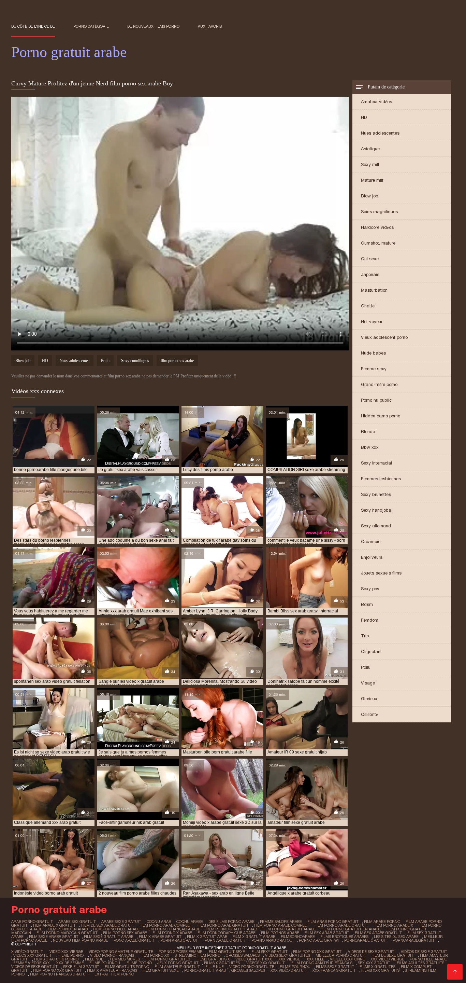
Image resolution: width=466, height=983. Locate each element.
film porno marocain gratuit (67, 933)
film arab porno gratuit (333, 921)
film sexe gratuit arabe (108, 936)
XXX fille (315, 959)
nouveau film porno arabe (80, 940)
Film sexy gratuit (269, 952)
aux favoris (210, 26)
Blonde (368, 431)
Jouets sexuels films (381, 573)
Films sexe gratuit (335, 967)
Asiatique (370, 148)
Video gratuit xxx (254, 959)
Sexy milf (370, 164)
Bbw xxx (370, 447)
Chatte (368, 305)
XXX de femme (70, 963)
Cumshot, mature (378, 243)
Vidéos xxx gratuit (33, 955)
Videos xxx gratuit (266, 963)
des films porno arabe (231, 921)
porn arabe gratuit (225, 940)
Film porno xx (155, 955)
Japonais (370, 274)
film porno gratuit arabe (289, 929)
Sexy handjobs (376, 510)
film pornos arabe (280, 933)
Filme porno (71, 955)
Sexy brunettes (376, 494)
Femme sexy (374, 368)
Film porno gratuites (168, 959)
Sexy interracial (376, 463)
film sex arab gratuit (327, 933)
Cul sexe (370, 258)
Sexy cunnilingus (135, 360)
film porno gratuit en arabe (351, 929)
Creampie (370, 541)
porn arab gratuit (179, 940)
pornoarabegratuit (414, 940)
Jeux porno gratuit (178, 963)
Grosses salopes (243, 955)
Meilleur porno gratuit (341, 955)
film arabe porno (382, 921)
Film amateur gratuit (177, 967)
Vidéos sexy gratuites (287, 955)
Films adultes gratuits (420, 963)
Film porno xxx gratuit (318, 952)
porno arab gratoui (272, 940)
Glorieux (369, 698)
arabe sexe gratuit (121, 921)
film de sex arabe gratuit (107, 925)
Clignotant (371, 651)
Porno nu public (376, 400)
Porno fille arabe (428, 959)
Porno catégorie (91, 26)
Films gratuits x (213, 959)
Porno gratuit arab (205, 970)
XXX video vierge (387, 959)
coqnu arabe (189, 921)
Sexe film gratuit (81, 967)
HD (364, 117)
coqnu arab (159, 921)
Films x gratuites (222, 963)
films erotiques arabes (344, 936)
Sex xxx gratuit (374, 963)
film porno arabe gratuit (341, 925)
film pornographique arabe (227, 933)
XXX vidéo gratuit (289, 970)
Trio (365, 635)
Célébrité (369, 714)
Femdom (369, 620)
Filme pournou (105, 963)
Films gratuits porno (56, 959)
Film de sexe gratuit (393, 955)
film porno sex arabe (177, 360)
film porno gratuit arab (231, 929)
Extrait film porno (114, 974)
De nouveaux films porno (153, 26)
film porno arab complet (166, 925)
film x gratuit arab (207, 936)
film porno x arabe (172, 933)
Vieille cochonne (347, 959)
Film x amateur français (112, 970)
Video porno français (112, 955)
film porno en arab (68, 929)
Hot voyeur (371, 321)
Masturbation (374, 290)
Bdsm (367, 604)
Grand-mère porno (379, 384)
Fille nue (94, 959)
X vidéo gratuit (27, 952)
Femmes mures (125, 959)
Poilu (365, 667)
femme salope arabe (281, 921)
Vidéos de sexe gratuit (424, 952)
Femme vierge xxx (32, 963)
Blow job (369, 195)
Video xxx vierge (66, 952)
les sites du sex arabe (396, 936)
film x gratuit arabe (254, 936)
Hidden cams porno (380, 415)
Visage (368, 683)
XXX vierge (289, 959)
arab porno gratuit (32, 921)
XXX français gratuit (334, 970)
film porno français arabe (172, 929)
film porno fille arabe (116, 929)
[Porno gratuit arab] (455, 972)
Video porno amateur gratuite (121, 952)
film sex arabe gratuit (378, 933)
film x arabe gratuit (160, 936)
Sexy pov (370, 588)
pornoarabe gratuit (365, 940)
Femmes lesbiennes (381, 478)
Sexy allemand (376, 525)
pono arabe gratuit (134, 940)
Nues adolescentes (380, 133)
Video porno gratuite (251, 967)
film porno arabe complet (281, 925)
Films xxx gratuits (380, 970)
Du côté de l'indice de (33, 26)
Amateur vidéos (376, 101)
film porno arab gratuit (223, 925)
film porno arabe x (393, 925)
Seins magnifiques (379, 211)
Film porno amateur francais (321, 963)
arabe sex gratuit (77, 921)
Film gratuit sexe (227, 952)
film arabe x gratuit (54, 925)
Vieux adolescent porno (384, 337)
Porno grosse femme (181, 952)
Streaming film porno (197, 955)
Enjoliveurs (371, 557)
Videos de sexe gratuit (371, 952)
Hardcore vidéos (377, 227)
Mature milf (372, 180)
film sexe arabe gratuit (53, 936)
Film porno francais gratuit (59, 974)
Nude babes (373, 353)
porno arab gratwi (319, 940)
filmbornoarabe (298, 936)
